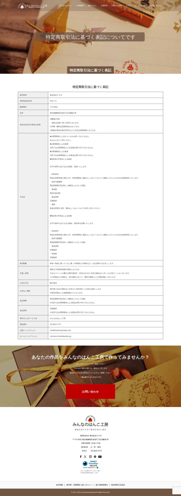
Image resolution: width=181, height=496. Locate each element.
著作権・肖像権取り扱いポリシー (79, 485)
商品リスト (92, 5)
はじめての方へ (65, 5)
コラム (128, 5)
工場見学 (104, 5)
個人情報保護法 (102, 485)
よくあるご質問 (141, 5)
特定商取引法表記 (118, 485)
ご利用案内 (79, 5)
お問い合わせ (156, 5)
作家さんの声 (116, 5)
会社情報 (59, 485)
